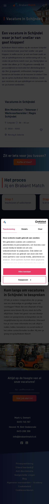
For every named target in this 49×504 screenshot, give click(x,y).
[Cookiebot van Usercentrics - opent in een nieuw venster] (35, 222)
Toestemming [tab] (9, 229)
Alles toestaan (24, 272)
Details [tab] (24, 229)
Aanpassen (23, 280)
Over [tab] (40, 229)
